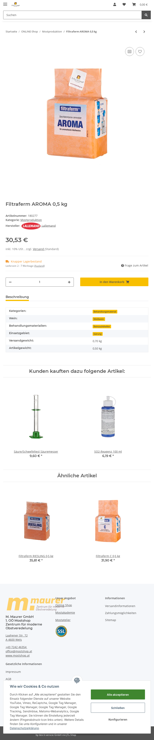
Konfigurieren (117, 719)
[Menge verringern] (10, 282)
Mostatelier (63, 620)
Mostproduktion (31, 220)
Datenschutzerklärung (24, 728)
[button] (114, 4)
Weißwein (99, 319)
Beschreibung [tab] (17, 297)
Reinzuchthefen (102, 326)
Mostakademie (65, 612)
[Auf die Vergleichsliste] (129, 51)
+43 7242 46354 (16, 647)
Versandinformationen (120, 606)
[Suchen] (146, 15)
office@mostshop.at (19, 651)
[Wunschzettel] (124, 4)
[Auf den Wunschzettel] (140, 51)
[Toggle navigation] (5, 2)
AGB (8, 679)
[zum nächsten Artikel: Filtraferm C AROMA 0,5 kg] (144, 31)
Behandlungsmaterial (105, 311)
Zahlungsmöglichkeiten (120, 613)
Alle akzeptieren (118, 694)
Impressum (13, 672)
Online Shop (63, 605)
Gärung (97, 333)
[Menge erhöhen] (69, 282)
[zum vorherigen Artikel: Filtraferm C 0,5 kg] (136, 31)
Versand (39, 249)
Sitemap (110, 620)
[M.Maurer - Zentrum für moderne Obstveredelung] (15, 4)
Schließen (118, 708)
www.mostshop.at (18, 655)
